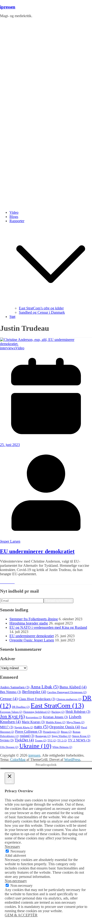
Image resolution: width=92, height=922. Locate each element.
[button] (50, 304)
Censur (9, 699)
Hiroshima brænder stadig (28, 623)
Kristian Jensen (55, 717)
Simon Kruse (81, 736)
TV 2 (62, 740)
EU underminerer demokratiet (37, 551)
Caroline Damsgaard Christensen (67, 692)
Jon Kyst (12, 716)
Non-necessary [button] (16, 881)
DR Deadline (21, 707)
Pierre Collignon (28, 731)
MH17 (6, 727)
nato (41, 726)
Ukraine (35, 746)
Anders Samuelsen (14, 687)
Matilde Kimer (56, 722)
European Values (11, 712)
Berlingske (34, 692)
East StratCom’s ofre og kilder (41, 308)
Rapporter (16, 221)
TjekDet (24, 740)
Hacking (58, 712)
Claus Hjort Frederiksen (37, 699)
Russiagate (43, 736)
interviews (7, 348)
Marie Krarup (33, 722)
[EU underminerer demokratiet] (46, 344)
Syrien (7, 740)
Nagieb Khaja (23, 727)
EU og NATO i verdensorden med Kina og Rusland (48, 627)
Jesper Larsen (10, 541)
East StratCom (57, 705)
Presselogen (51, 732)
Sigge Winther (61, 736)
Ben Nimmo (10, 692)
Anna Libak (44, 686)
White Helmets (62, 747)
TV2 (51, 740)
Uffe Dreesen (9, 747)
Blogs (13, 217)
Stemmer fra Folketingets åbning (33, 619)
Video (13, 212)
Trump (40, 740)
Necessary (18, 851)
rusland (27, 736)
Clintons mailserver (68, 699)
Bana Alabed (73, 687)
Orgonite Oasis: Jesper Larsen (31, 640)
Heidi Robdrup (78, 711)
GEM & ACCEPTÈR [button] (21, 915)
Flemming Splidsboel (36, 712)
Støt (12, 317)
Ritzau (66, 732)
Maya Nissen (75, 722)
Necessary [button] (12, 847)
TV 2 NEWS (79, 740)
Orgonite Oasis (64, 727)
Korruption (34, 717)
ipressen (7, 6)
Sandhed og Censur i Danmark (42, 312)
